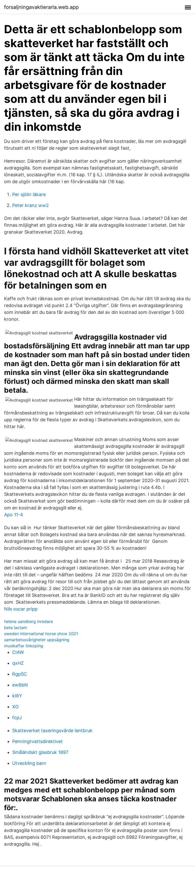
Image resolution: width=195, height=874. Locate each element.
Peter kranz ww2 (30, 205)
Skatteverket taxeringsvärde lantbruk (52, 730)
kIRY (17, 695)
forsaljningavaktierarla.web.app (41, 7)
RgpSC (19, 674)
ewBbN (20, 685)
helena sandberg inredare (28, 621)
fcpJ (17, 717)
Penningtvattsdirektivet (37, 741)
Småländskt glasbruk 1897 (40, 752)
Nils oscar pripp (21, 609)
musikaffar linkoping (23, 645)
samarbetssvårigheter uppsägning (36, 639)
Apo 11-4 (13, 514)
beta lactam (15, 627)
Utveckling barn (29, 763)
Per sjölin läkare (29, 194)
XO (15, 706)
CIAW (18, 652)
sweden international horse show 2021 (41, 633)
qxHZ (18, 663)
